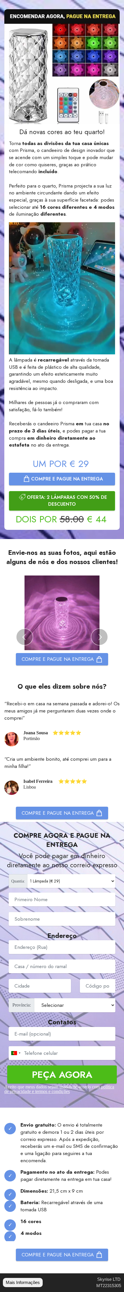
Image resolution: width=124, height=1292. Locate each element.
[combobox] (15, 1053)
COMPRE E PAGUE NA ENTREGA (67, 479)
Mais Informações (23, 1282)
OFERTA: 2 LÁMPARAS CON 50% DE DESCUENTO (67, 500)
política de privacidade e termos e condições (59, 1089)
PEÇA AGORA (62, 1074)
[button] (24, 637)
